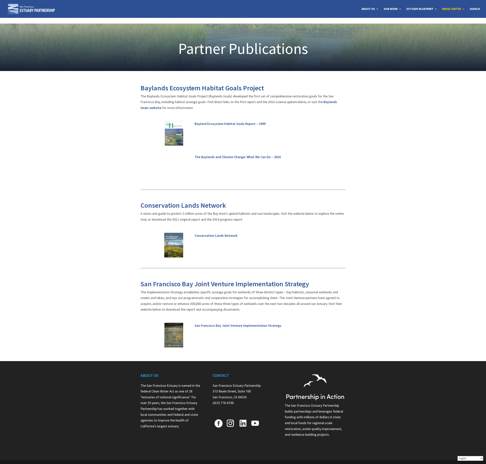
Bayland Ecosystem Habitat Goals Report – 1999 (230, 124)
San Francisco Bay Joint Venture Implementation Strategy (238, 325)
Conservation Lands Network (216, 235)
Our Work (391, 9)
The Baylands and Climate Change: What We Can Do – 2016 (238, 157)
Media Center (451, 9)
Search (475, 9)
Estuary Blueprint (419, 9)
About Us (368, 9)
